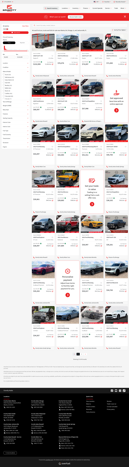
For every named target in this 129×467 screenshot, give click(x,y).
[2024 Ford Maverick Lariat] (116, 269)
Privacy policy (111, 409)
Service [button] (107, 8)
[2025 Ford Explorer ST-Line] (43, 224)
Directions (89, 409)
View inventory (90, 401)
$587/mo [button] (49, 199)
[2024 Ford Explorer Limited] (43, 315)
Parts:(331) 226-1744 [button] (67, 448)
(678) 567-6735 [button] (10, 420)
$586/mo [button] (74, 199)
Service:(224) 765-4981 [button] (68, 410)
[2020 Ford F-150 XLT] (116, 224)
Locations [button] (65, 8)
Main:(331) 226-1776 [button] (67, 443)
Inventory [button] (75, 8)
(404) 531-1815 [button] (10, 407)
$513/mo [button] (122, 290)
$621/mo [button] (74, 154)
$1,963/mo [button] (49, 63)
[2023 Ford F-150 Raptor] (67, 88)
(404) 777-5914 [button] (38, 443)
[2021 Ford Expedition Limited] (116, 178)
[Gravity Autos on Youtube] (115, 390)
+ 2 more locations (10, 453)
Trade (116, 8)
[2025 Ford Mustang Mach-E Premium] (92, 133)
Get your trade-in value (76, 17)
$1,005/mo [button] (49, 109)
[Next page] (85, 354)
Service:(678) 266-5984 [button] (40, 433)
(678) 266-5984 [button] (10, 443)
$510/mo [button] (49, 336)
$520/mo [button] (122, 245)
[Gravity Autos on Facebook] (111, 390)
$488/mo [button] (122, 336)
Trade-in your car (111, 404)
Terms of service (90, 412)
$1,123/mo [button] (73, 63)
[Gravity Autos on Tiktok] (123, 390)
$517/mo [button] (98, 290)
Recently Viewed (120, 2)
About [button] (122, 8)
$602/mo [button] (122, 154)
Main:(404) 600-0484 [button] (40, 430)
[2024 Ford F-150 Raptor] (92, 42)
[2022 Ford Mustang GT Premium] (43, 133)
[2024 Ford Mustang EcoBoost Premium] (43, 269)
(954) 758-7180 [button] (38, 420)
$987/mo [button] (74, 109)
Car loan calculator (112, 407)
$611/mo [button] (98, 154)
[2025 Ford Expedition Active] (92, 88)
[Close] (125, 16)
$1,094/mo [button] (98, 63)
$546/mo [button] (98, 245)
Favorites (106, 2)
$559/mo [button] (74, 245)
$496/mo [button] (98, 336)
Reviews (109, 401)
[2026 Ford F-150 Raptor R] (43, 42)
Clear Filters (25, 26)
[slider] (3, 51)
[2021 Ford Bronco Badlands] (67, 224)
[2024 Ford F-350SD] (116, 133)
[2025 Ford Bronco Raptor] (67, 42)
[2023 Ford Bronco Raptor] (116, 42)
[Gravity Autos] (9, 8)
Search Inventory (52, 8)
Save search (17, 32)
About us (88, 404)
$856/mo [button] (98, 108)
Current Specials (97, 8)
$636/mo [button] (49, 154)
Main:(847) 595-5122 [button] (67, 407)
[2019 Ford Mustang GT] (116, 315)
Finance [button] (85, 8)
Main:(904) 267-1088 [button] (12, 430)
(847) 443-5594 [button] (38, 407)
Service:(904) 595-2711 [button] (12, 433)
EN (97, 2)
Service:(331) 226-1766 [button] (68, 446)
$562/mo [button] (122, 199)
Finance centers (90, 407)
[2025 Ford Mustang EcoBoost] (92, 315)
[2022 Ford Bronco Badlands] (67, 178)
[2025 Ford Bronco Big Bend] (43, 88)
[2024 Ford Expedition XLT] (67, 133)
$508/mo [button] (74, 336)
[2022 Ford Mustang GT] (92, 224)
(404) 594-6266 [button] (65, 420)
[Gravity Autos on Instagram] (119, 390)
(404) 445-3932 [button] (65, 430)
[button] (8, 1)
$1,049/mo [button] (122, 63)
